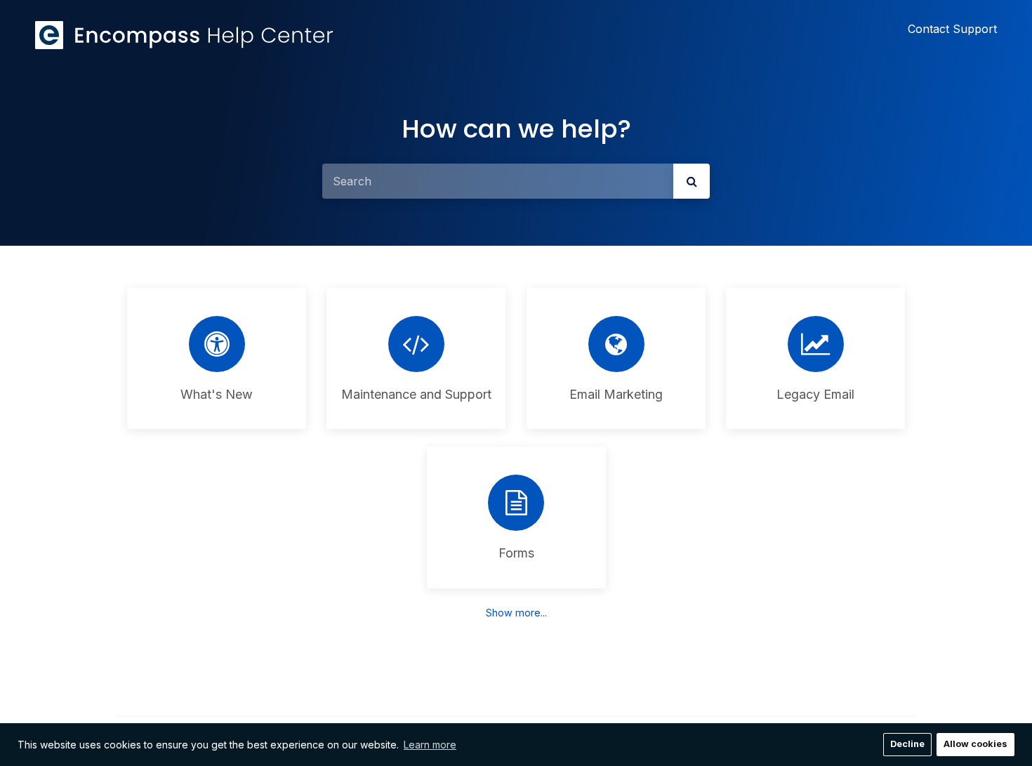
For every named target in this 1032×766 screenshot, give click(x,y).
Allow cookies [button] (975, 744)
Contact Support (952, 29)
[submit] (691, 181)
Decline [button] (907, 744)
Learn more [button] (430, 745)
